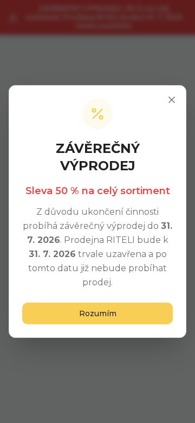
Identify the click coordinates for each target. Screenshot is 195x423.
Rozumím (97, 313)
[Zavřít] (171, 99)
